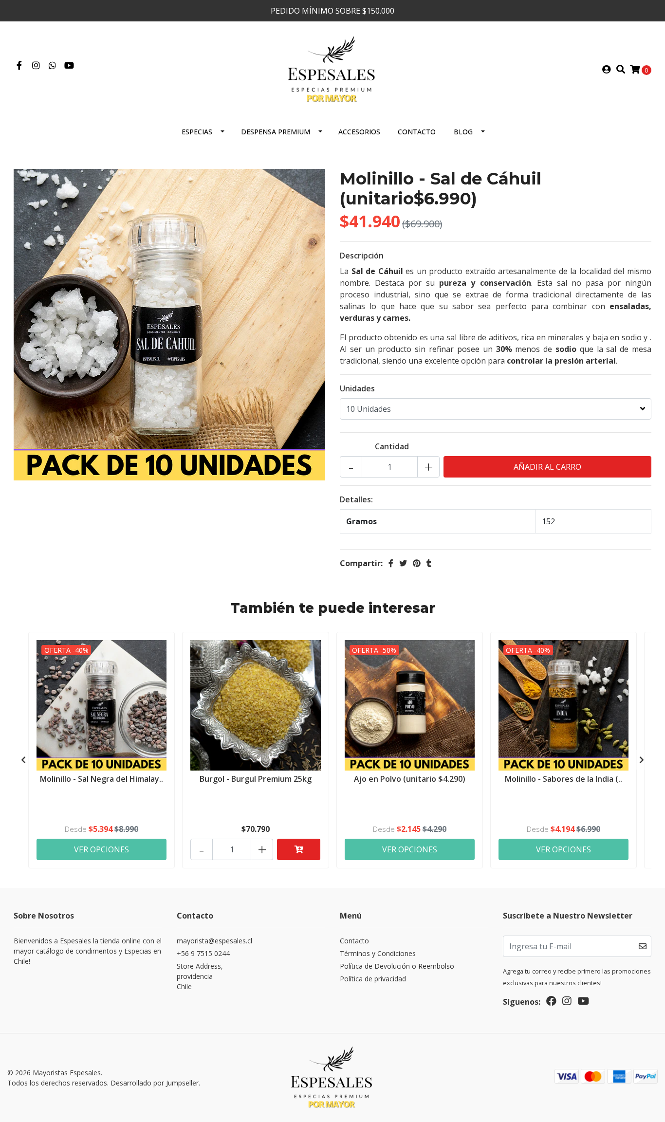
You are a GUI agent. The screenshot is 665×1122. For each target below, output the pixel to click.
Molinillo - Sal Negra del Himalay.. (101, 778)
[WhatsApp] (52, 65)
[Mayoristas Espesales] (332, 68)
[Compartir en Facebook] (390, 563)
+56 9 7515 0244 (203, 953)
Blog (463, 131)
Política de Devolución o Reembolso (397, 966)
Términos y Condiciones (378, 953)
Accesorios (359, 131)
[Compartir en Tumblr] (428, 563)
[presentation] (23, 760)
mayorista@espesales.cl (214, 940)
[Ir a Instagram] (36, 65)
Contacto (417, 131)
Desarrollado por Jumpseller (155, 1082)
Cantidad (392, 446)
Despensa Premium (275, 131)
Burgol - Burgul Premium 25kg (256, 778)
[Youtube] (69, 65)
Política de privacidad (373, 978)
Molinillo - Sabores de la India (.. (563, 778)
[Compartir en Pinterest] (417, 563)
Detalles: (356, 499)
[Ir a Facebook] (19, 65)
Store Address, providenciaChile (200, 976)
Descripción (362, 255)
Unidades (357, 388)
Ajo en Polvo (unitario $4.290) (409, 778)
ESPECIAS (197, 131)
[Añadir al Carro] (298, 849)
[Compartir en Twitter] (403, 563)
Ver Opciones (101, 849)
